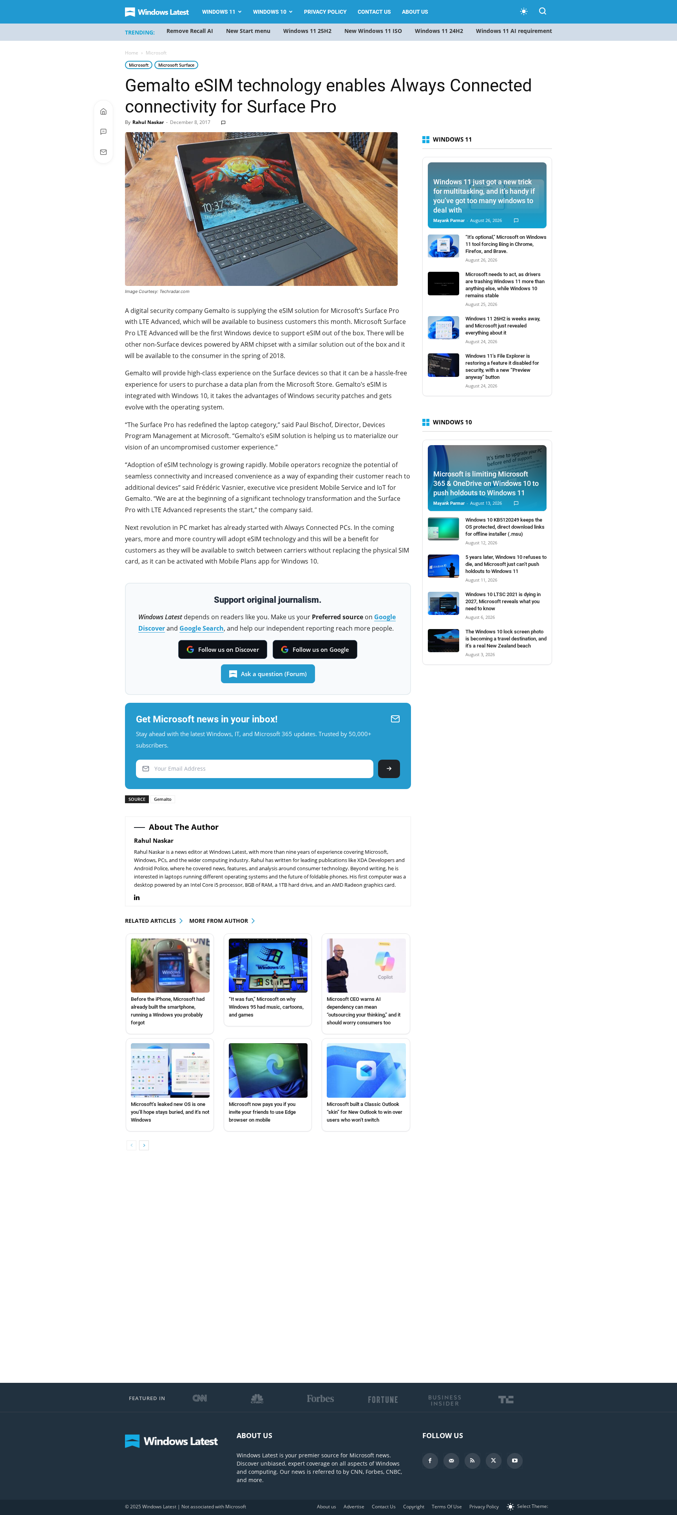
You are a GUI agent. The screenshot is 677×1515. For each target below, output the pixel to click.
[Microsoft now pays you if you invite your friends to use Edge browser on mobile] (268, 1070)
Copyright (413, 1506)
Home (131, 52)
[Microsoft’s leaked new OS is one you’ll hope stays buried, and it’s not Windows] (170, 1070)
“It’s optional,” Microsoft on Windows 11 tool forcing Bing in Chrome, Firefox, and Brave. (506, 244)
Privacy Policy (325, 12)
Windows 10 (269, 12)
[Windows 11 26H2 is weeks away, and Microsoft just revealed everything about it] (443, 328)
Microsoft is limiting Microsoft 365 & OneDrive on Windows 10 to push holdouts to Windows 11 (486, 483)
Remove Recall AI (190, 31)
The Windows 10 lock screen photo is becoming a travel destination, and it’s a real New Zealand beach (506, 639)
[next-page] (144, 1145)
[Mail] (451, 1461)
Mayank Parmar (449, 220)
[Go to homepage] (103, 111)
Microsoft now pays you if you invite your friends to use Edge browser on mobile (262, 1112)
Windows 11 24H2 (439, 31)
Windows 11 (218, 12)
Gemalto (163, 799)
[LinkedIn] (141, 897)
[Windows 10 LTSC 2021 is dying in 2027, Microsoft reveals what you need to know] (443, 603)
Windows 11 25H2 (307, 31)
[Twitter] (493, 1461)
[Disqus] (268, 1267)
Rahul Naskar (148, 122)
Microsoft (138, 65)
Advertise (354, 1506)
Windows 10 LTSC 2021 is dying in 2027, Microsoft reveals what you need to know (503, 601)
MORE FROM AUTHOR (218, 920)
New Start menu (248, 31)
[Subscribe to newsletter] (103, 152)
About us (415, 12)
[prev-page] (131, 1145)
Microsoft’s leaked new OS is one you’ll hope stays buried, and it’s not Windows (170, 1112)
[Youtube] (515, 1461)
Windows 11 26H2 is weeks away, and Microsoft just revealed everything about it (502, 326)
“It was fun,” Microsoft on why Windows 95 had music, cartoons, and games (266, 1007)
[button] (542, 12)
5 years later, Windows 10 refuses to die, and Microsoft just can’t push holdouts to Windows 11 (506, 564)
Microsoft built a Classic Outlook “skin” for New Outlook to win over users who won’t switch (364, 1112)
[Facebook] (430, 1461)
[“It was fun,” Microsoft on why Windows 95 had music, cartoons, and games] (268, 965)
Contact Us (374, 12)
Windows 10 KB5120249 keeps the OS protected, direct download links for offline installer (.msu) (505, 527)
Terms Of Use (447, 1506)
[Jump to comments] (103, 132)
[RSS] (472, 1461)
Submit (389, 769)
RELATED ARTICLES (150, 920)
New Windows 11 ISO (373, 31)
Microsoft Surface (176, 65)
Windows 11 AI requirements (515, 31)
